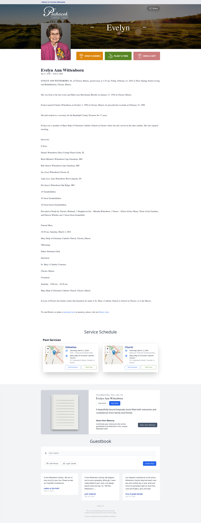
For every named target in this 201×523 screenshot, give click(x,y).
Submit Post (149, 463)
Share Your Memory (147, 425)
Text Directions (73, 367)
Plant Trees (89, 367)
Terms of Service (106, 513)
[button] (54, 352)
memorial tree (69, 312)
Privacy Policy (94, 513)
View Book (102, 403)
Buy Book (114, 403)
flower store (104, 312)
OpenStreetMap (103, 516)
